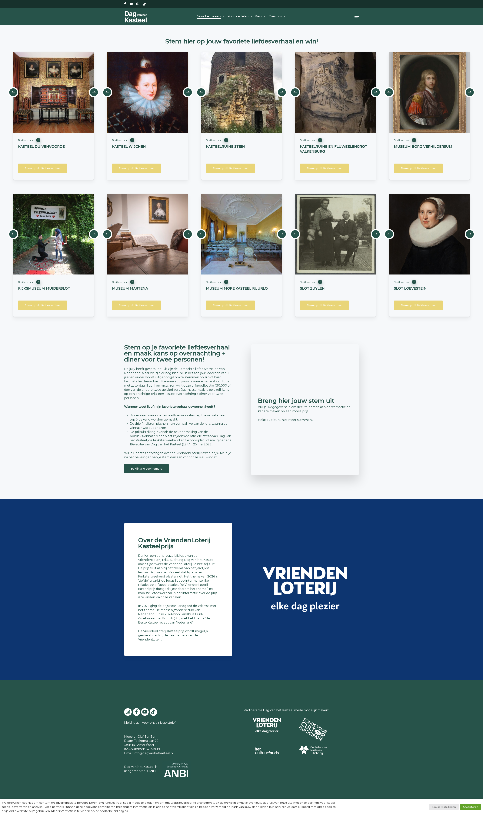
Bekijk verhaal (25, 140)
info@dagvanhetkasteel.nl (154, 753)
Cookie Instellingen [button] (444, 806)
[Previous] (13, 92)
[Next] (94, 92)
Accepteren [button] (470, 806)
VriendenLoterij (149, 639)
